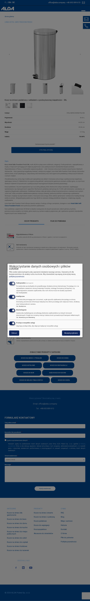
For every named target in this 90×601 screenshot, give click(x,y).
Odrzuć (14, 333)
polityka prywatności (16, 276)
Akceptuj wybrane (71, 333)
